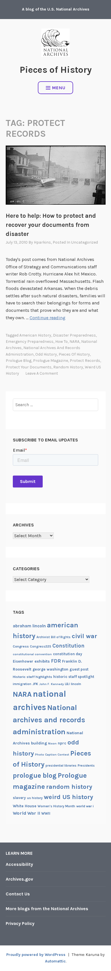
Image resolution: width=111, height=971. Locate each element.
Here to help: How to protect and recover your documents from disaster (51, 224)
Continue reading (47, 317)
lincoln (76, 684)
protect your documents (29, 367)
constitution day (67, 654)
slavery (19, 798)
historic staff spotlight (73, 677)
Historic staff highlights (32, 677)
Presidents (86, 765)
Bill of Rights (61, 637)
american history (35, 335)
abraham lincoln (29, 625)
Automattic (55, 961)
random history (68, 367)
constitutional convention (32, 654)
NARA (74, 341)
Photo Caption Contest (52, 754)
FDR (56, 661)
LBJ (67, 684)
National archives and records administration (49, 719)
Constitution (68, 646)
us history (35, 798)
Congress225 (40, 646)
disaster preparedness (74, 335)
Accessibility (19, 864)
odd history (46, 354)
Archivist (43, 637)
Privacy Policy (20, 923)
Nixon (52, 743)
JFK (35, 684)
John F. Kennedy (51, 684)
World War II (26, 813)
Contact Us (18, 894)
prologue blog (18, 360)
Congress (21, 646)
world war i (85, 806)
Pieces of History (56, 70)
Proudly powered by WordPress (35, 954)
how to (61, 341)
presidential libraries (61, 765)
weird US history (68, 797)
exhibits (42, 661)
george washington (50, 669)
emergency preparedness (30, 341)
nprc (62, 743)
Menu (58, 87)
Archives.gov (19, 879)
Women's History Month (56, 806)
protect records (85, 360)
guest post (79, 669)
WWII (45, 813)
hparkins (42, 242)
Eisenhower (23, 661)
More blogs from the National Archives (47, 908)
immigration (22, 684)
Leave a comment (41, 373)
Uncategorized (84, 242)
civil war (84, 636)
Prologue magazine (50, 360)
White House (24, 806)
